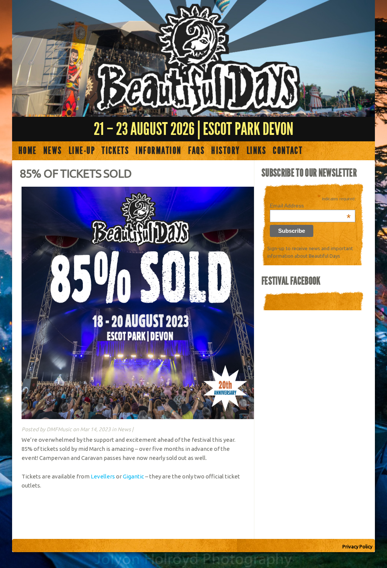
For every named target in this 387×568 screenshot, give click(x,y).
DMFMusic (59, 429)
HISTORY (225, 151)
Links (256, 151)
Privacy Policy (357, 546)
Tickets (115, 151)
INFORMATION (158, 151)
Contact (288, 151)
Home (28, 151)
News (52, 151)
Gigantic (133, 476)
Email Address (310, 206)
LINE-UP (82, 151)
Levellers (103, 476)
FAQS (196, 151)
